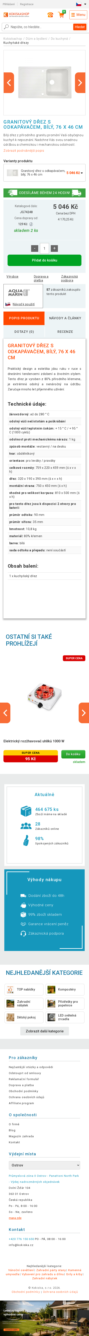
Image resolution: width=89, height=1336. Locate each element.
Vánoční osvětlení (21, 1270)
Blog (12, 1130)
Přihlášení (9, 4)
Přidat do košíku (44, 260)
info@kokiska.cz (21, 1245)
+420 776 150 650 (21, 1239)
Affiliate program (21, 1103)
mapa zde (15, 1218)
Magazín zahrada (21, 1136)
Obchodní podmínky (23, 1091)
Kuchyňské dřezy (16, 42)
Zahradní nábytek (44, 1278)
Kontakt (14, 1142)
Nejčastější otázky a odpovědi (31, 1067)
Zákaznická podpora (69, 278)
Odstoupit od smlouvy (25, 1073)
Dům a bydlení (36, 38)
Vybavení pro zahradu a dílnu (43, 1274)
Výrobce (12, 276)
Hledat (80, 27)
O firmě (14, 1124)
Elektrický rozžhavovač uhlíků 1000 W (33, 741)
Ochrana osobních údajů (26, 1097)
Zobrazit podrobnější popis (23, 150)
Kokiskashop (12, 38)
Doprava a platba (41, 278)
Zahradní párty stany (51, 1270)
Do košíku (73, 754)
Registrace (26, 4)
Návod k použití (24, 304)
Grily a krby (74, 1274)
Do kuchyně (59, 38)
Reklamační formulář (24, 1079)
